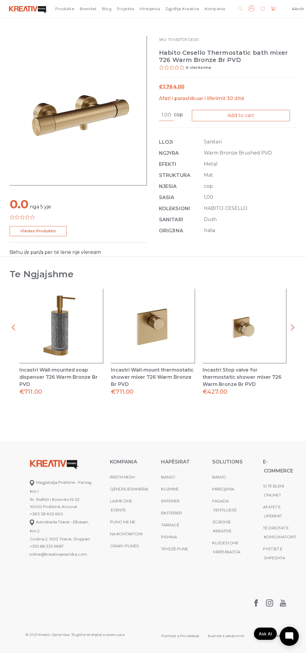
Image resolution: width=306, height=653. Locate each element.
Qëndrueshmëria (129, 489)
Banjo (168, 477)
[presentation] (13, 327)
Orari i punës (124, 545)
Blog (106, 8)
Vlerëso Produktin (38, 231)
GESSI (193, 39)
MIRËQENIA (223, 489)
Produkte (64, 8)
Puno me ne (122, 521)
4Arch (298, 8)
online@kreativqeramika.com (58, 554)
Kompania (215, 8)
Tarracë (170, 524)
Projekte (125, 8)
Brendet (88, 8)
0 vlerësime (198, 67)
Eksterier (171, 512)
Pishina (169, 536)
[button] (262, 9)
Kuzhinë (170, 489)
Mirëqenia (150, 8)
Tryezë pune (174, 548)
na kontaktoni (126, 533)
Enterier (170, 501)
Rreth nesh (122, 477)
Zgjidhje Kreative (182, 8)
